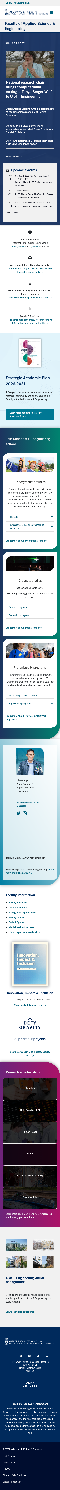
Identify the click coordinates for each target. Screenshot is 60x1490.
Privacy (6, 1468)
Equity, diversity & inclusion (23, 912)
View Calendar (12, 212)
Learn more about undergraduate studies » (27, 540)
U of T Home (9, 1456)
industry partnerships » (22, 1217)
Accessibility (9, 1462)
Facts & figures (16, 922)
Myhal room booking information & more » (30, 297)
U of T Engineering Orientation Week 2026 (33, 206)
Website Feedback (12, 1481)
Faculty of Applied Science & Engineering (30, 25)
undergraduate (18, 246)
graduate (35, 246)
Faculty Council (16, 917)
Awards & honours (18, 907)
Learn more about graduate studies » (24, 627)
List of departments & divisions (24, 932)
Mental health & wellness (21, 927)
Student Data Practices (14, 1475)
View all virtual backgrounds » (21, 1311)
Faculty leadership (18, 902)
